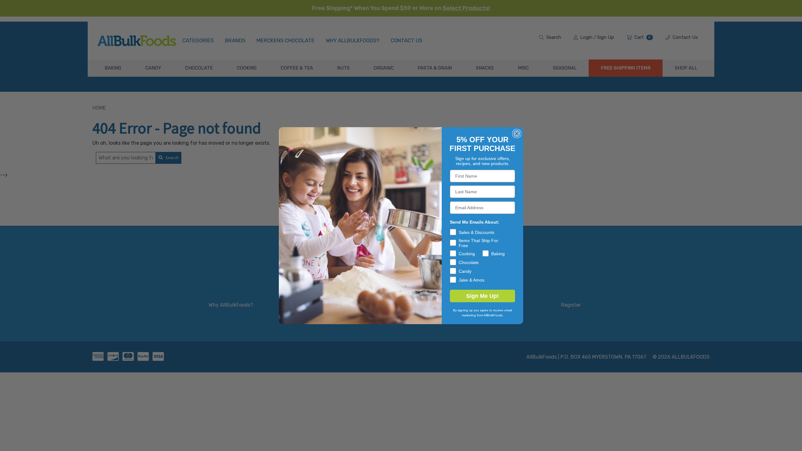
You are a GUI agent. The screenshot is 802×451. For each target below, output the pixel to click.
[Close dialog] (517, 133)
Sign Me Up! (482, 296)
